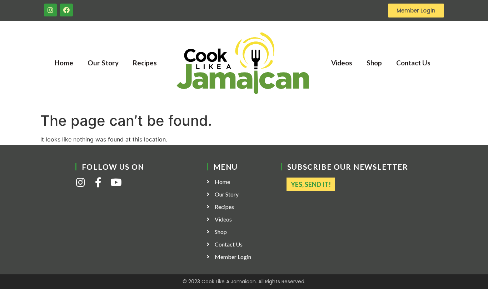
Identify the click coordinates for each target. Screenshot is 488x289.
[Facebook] (66, 10)
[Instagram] (50, 10)
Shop (374, 63)
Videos (341, 63)
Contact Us (413, 63)
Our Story (103, 63)
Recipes (145, 63)
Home (64, 63)
